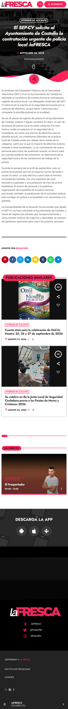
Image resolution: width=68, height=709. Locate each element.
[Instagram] (10, 690)
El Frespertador (15, 484)
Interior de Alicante (34, 20)
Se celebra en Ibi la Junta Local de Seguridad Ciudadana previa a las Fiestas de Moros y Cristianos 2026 (34, 400)
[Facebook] (13, 690)
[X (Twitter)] (6, 690)
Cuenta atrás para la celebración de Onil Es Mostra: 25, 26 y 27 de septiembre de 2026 (34, 332)
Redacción (22, 248)
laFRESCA (24, 659)
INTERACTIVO (12, 479)
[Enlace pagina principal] (17, 4)
